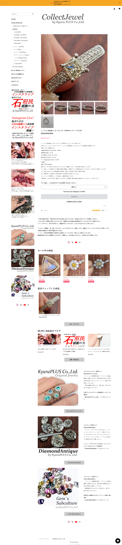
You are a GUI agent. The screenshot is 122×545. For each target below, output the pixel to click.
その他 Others (18, 63)
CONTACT (15, 85)
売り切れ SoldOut (18, 67)
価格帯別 (15, 29)
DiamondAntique (74, 462)
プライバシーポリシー (44, 538)
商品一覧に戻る (74, 324)
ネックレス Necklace (20, 52)
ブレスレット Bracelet (20, 61)
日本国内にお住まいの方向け (74, 201)
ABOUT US (15, 81)
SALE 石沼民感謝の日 (17, 74)
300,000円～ (17, 43)
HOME (13, 19)
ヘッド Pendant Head (20, 58)
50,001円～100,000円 (20, 38)
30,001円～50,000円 (20, 35)
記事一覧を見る (74, 359)
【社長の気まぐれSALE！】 (20, 26)
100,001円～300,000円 (21, 40)
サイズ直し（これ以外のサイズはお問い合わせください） (59, 183)
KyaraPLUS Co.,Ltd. (74, 411)
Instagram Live (16, 78)
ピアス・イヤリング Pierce (21, 55)
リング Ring (17, 49)
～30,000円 (17, 32)
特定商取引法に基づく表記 (58, 538)
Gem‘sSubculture (74, 514)
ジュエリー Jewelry (18, 46)
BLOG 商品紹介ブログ (17, 70)
